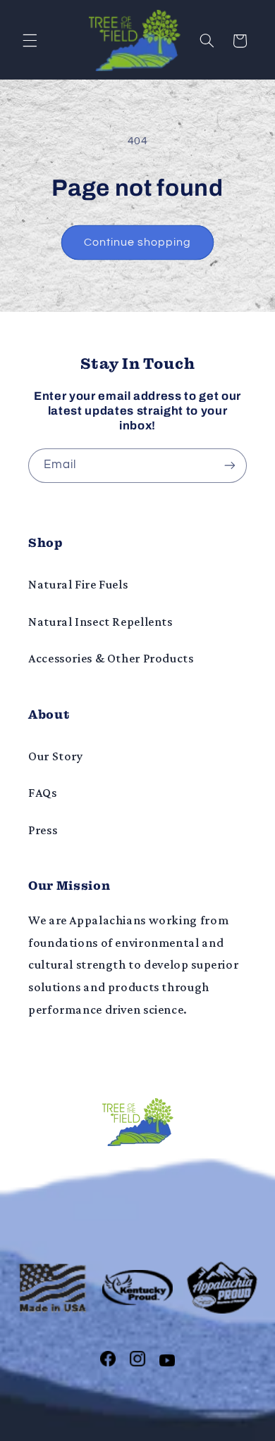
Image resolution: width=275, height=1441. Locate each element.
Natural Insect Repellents (100, 622)
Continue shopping (138, 242)
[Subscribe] (230, 465)
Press (42, 830)
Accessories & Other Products (111, 658)
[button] (29, 41)
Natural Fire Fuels (78, 584)
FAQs (42, 793)
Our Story (55, 756)
